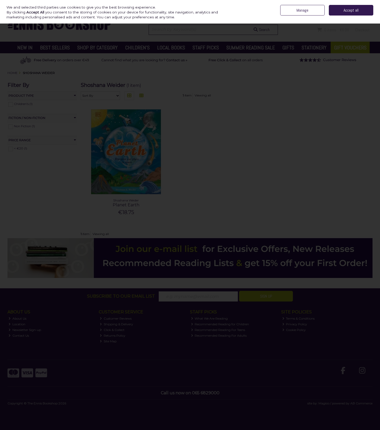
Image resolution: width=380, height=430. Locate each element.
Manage (302, 10)
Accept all (351, 10)
